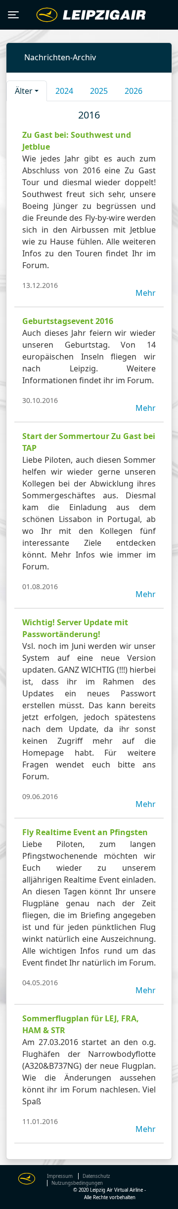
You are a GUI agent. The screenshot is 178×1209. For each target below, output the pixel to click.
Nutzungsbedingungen (77, 1183)
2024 (64, 90)
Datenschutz (96, 1176)
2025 (99, 90)
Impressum (60, 1176)
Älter (24, 90)
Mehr (145, 292)
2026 (133, 90)
